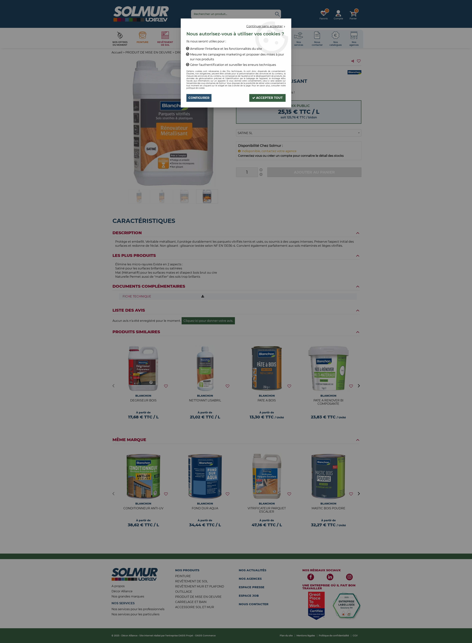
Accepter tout (269, 98)
